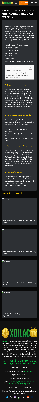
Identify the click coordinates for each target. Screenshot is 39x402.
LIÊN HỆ (13, 362)
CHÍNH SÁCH (23, 360)
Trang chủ (5, 10)
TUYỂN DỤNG (21, 364)
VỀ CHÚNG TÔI (11, 360)
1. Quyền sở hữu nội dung (14, 70)
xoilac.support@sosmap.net (15, 185)
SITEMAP (31, 364)
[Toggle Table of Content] (29, 68)
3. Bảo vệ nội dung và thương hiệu (17, 75)
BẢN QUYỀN (22, 362)
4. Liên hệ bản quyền (13, 77)
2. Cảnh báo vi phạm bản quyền (17, 73)
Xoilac (7, 27)
